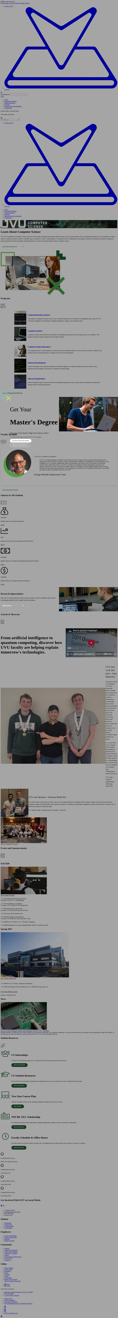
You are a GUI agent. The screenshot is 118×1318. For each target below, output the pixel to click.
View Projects (7, 605)
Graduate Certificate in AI (19, 445)
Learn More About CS (9, 246)
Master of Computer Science (20, 441)
